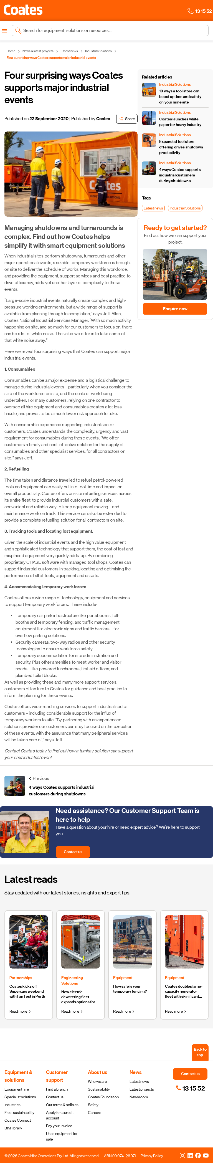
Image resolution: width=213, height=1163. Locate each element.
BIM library (13, 1128)
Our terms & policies (62, 1105)
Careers (94, 1112)
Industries (12, 1105)
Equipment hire (16, 1089)
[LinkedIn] (190, 1155)
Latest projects (142, 1089)
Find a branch (57, 1089)
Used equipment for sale (62, 1136)
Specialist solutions (20, 1097)
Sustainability (99, 1089)
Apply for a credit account (59, 1115)
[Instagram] (182, 1155)
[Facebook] (198, 1155)
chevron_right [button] (29, 1011)
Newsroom (139, 1097)
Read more (18, 1011)
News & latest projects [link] (38, 51)
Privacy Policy (152, 1156)
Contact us (55, 1097)
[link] (190, 1088)
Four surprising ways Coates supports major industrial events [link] (51, 58)
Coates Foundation (103, 1097)
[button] (23, 9)
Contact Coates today (25, 751)
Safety (93, 1105)
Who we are (97, 1081)
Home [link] (11, 51)
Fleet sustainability (19, 1112)
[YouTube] (206, 1155)
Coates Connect (17, 1120)
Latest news (139, 1081)
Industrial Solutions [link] (98, 51)
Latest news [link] (69, 51)
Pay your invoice (59, 1126)
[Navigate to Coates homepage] (23, 10)
